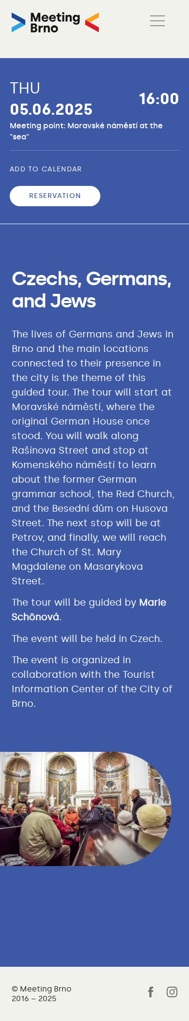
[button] (157, 22)
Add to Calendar (46, 169)
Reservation (55, 196)
